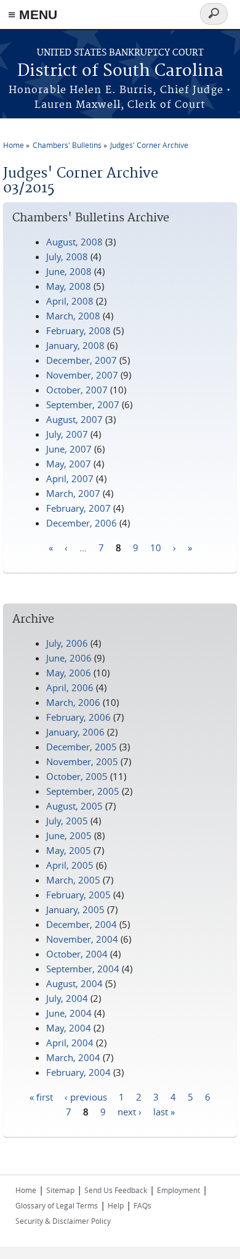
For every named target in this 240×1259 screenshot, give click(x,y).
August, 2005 (74, 806)
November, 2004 (82, 939)
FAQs (142, 1205)
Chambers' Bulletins (67, 145)
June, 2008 (69, 271)
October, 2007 (77, 389)
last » (164, 1111)
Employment (178, 1190)
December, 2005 (81, 746)
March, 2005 (73, 880)
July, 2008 (67, 256)
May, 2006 (68, 672)
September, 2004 (82, 968)
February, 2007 (78, 508)
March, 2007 (73, 493)
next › (130, 1111)
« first (41, 1096)
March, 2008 (73, 316)
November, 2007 (82, 375)
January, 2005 (75, 909)
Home (13, 145)
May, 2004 (68, 1028)
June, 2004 (69, 1013)
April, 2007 (70, 478)
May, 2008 (68, 286)
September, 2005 (82, 791)
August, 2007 (74, 419)
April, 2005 (70, 865)
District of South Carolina (120, 71)
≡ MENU (32, 14)
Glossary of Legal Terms (56, 1205)
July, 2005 (67, 820)
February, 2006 (78, 717)
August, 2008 (74, 242)
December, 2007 (81, 360)
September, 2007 (82, 404)
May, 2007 (68, 463)
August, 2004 (74, 983)
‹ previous (86, 1096)
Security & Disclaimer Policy (63, 1221)
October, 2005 (77, 776)
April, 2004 (70, 1042)
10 (155, 547)
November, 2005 (82, 761)
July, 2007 (67, 434)
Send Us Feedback (115, 1190)
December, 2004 (81, 924)
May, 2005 (68, 850)
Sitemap (60, 1190)
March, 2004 (73, 1057)
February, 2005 (78, 894)
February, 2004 (78, 1072)
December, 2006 (81, 523)
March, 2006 (73, 702)
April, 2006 (70, 687)
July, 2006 (67, 643)
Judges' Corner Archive (149, 145)
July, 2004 (67, 998)
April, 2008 (70, 301)
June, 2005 (69, 835)
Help (116, 1205)
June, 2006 (69, 658)
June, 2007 (69, 449)
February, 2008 (78, 330)
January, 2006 (75, 732)
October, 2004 (77, 954)
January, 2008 (75, 345)
